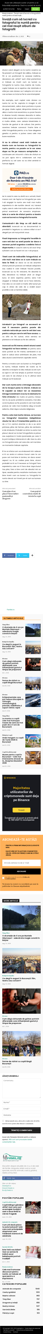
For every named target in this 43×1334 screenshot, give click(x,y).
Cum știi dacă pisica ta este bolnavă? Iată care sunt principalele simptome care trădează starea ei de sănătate (12, 1230)
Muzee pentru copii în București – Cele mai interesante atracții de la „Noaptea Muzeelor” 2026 (12, 758)
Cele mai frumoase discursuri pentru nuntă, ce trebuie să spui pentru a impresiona (11, 1274)
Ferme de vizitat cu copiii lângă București (12, 681)
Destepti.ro (6, 1186)
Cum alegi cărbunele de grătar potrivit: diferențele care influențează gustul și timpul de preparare (12, 665)
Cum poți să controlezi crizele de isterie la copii (32, 493)
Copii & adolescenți (9, 752)
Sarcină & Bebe (7, 1247)
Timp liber (6, 624)
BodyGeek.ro (7, 1190)
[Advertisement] (21, 525)
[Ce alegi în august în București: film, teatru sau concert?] (33, 647)
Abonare (21, 871)
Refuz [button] (19, 9)
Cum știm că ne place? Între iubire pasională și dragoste (10, 495)
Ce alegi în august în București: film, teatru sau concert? (12, 646)
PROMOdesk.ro (8, 1180)
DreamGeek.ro (8, 1188)
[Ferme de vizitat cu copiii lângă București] (33, 683)
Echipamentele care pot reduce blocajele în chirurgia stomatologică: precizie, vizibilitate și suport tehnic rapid (13, 702)
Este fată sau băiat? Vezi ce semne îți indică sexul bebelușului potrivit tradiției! (11, 1254)
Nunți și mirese (7, 13)
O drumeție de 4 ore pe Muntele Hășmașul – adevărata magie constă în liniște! (13, 630)
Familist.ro (10, 610)
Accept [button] (35, 9)
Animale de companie (9, 1222)
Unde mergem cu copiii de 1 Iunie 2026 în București (13, 740)
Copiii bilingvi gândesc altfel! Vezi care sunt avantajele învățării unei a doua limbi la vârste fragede (13, 1209)
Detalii (27, 9)
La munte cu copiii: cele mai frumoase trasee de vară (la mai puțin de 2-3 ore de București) (12, 722)
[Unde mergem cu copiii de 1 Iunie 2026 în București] (33, 740)
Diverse (4, 658)
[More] (32, 555)
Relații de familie (8, 641)
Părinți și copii (7, 735)
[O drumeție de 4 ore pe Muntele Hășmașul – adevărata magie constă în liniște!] (33, 630)
